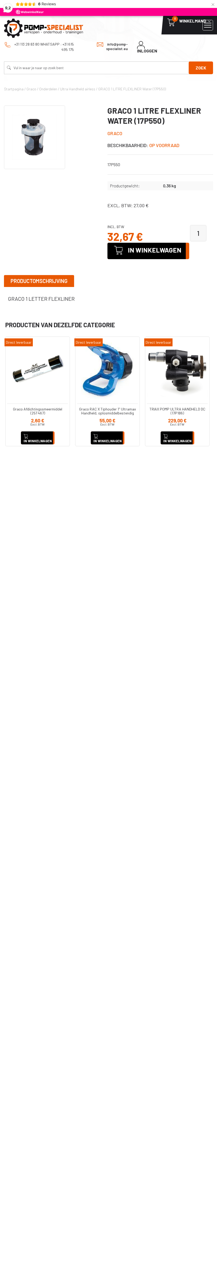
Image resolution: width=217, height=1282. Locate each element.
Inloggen (147, 50)
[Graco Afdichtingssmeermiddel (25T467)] (37, 368)
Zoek (201, 67)
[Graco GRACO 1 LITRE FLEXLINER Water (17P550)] (34, 137)
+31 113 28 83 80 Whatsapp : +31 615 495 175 (43, 46)
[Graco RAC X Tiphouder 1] (107, 368)
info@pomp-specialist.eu (117, 46)
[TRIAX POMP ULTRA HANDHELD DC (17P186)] (177, 368)
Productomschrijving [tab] (39, 281)
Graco (114, 133)
